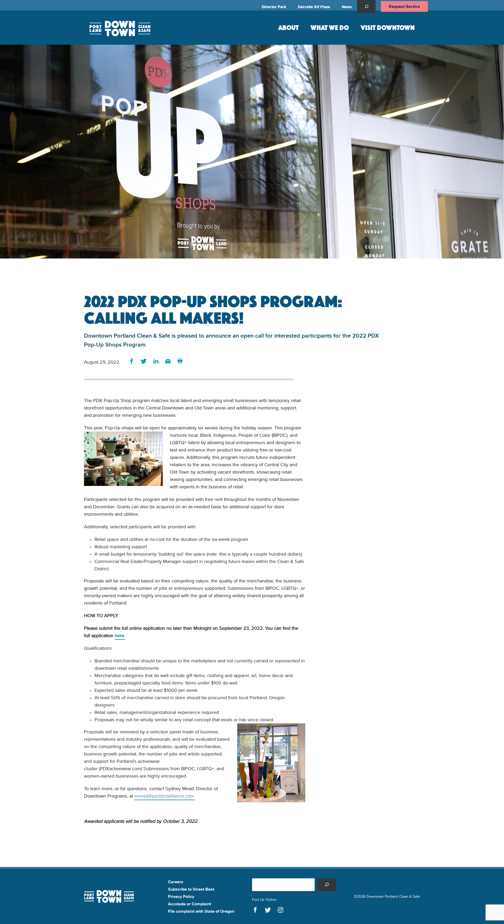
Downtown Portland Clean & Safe (119, 27)
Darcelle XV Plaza (314, 7)
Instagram (280, 910)
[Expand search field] (366, 6)
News (347, 7)
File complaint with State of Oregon (201, 911)
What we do (330, 27)
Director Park (274, 7)
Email (168, 361)
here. (120, 635)
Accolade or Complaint (189, 904)
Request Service (404, 6)
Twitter (143, 361)
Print (180, 361)
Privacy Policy (181, 896)
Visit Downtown (388, 27)
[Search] (326, 884)
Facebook (131, 361)
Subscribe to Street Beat (191, 889)
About (288, 27)
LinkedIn (156, 361)
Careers (175, 882)
